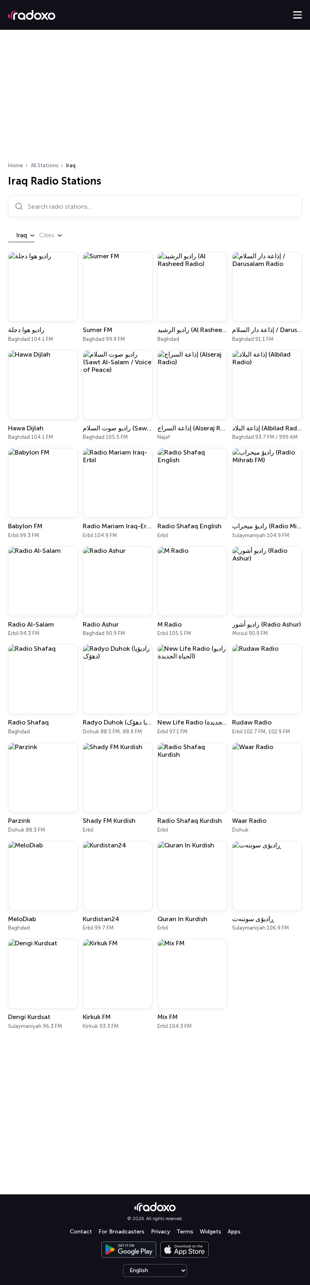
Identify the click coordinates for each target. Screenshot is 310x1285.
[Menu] (297, 15)
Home (15, 165)
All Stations (45, 165)
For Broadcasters (121, 1231)
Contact (81, 1231)
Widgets (210, 1231)
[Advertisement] (155, 98)
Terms (184, 1231)
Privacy (160, 1231)
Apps (234, 1231)
